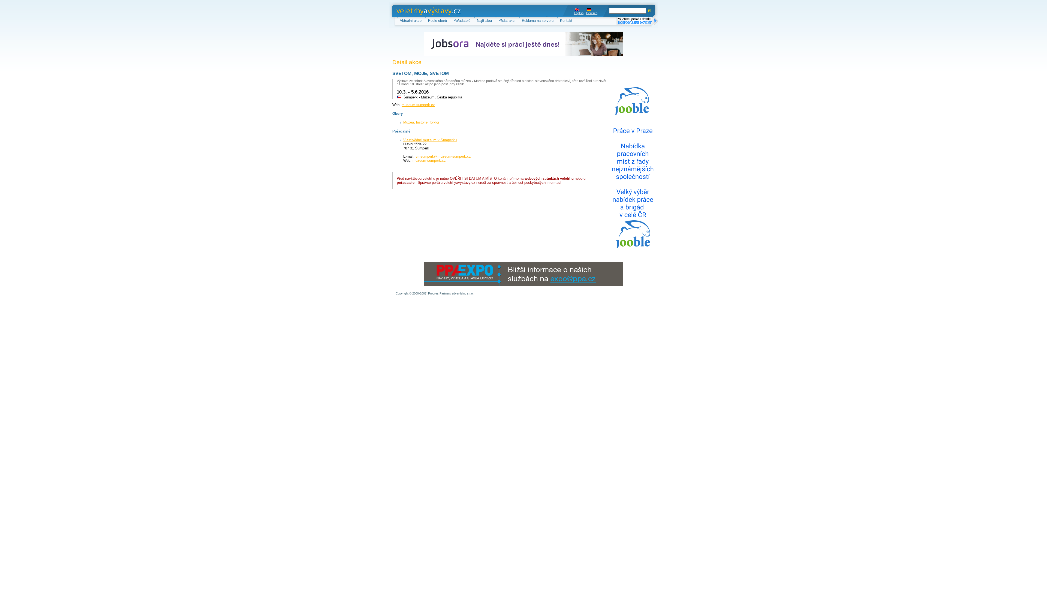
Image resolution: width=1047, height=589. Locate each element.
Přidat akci (506, 21)
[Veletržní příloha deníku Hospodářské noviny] (637, 21)
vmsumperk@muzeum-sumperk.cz (443, 156)
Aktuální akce (411, 21)
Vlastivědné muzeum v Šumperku (430, 140)
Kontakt (566, 21)
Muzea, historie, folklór (421, 122)
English (578, 13)
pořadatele (405, 183)
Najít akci (484, 21)
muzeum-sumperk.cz (418, 105)
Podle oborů (437, 21)
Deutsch (591, 13)
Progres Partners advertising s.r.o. (451, 293)
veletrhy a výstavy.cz (413, 11)
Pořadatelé (461, 21)
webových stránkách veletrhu (549, 178)
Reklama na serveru (537, 21)
